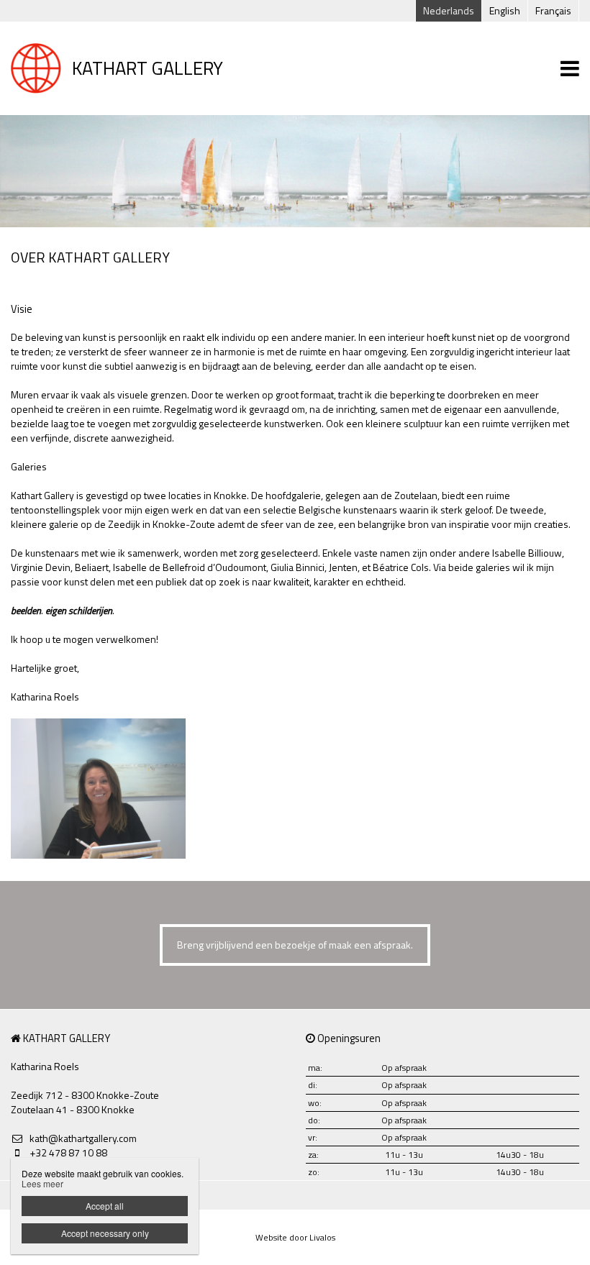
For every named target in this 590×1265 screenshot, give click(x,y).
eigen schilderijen (78, 610)
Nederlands (448, 10)
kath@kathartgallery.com (83, 1138)
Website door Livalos (295, 1237)
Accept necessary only (105, 1233)
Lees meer (42, 1183)
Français (553, 10)
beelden (26, 610)
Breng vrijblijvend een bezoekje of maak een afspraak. (295, 944)
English (504, 10)
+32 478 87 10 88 (68, 1153)
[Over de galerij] (98, 788)
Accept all (105, 1206)
